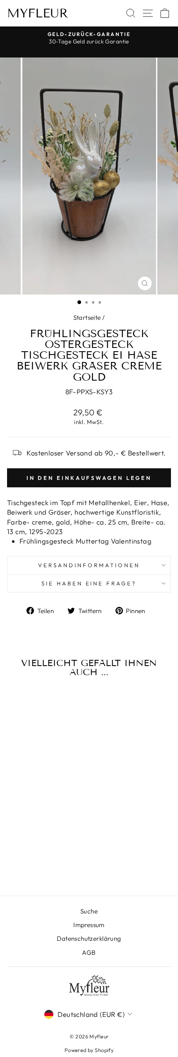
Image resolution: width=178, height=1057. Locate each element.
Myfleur (37, 13)
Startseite (87, 317)
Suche (89, 911)
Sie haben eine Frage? (89, 583)
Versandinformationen (89, 565)
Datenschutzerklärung (89, 938)
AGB (89, 952)
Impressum (89, 925)
